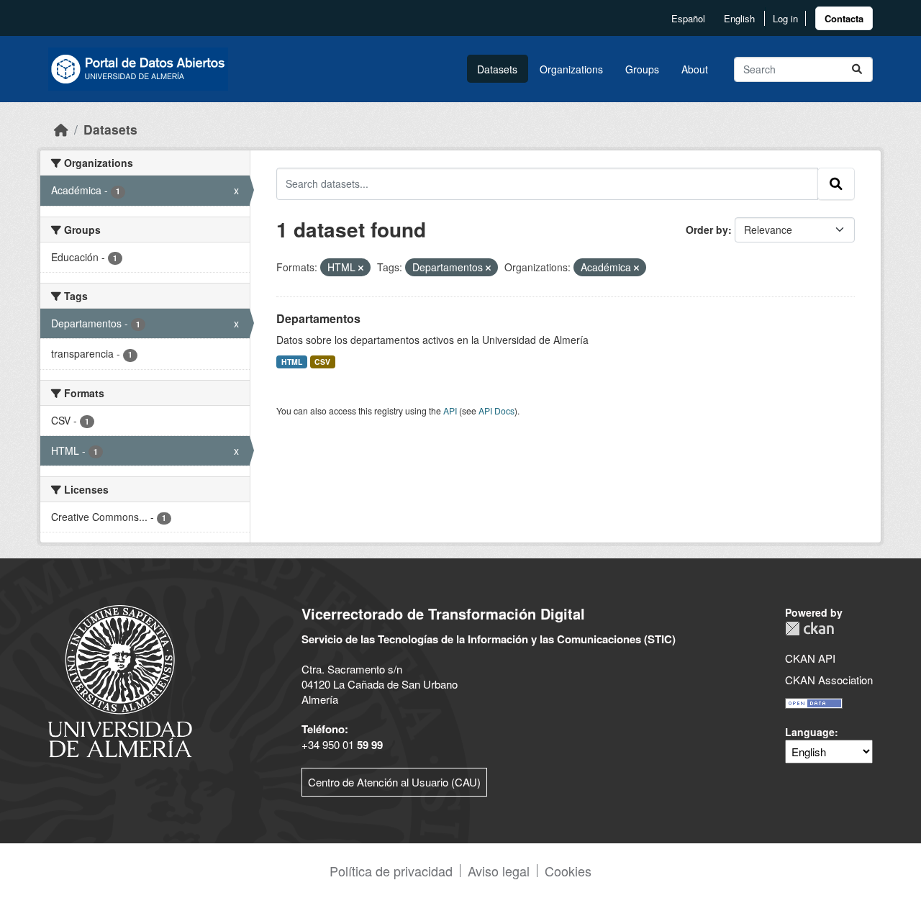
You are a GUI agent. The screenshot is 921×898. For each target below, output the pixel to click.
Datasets (497, 69)
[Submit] (857, 69)
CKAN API (810, 658)
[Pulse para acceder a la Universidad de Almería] (120, 679)
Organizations (571, 69)
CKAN (809, 628)
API (450, 410)
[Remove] (360, 267)
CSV (322, 361)
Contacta (844, 18)
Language (810, 732)
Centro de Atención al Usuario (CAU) (394, 781)
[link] (844, 18)
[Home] (61, 129)
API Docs (496, 410)
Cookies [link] (568, 870)
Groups (642, 69)
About (694, 69)
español (688, 18)
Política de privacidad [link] (391, 870)
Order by (707, 229)
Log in (785, 18)
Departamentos (318, 318)
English (739, 18)
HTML (291, 361)
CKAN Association (829, 679)
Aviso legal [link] (499, 870)
